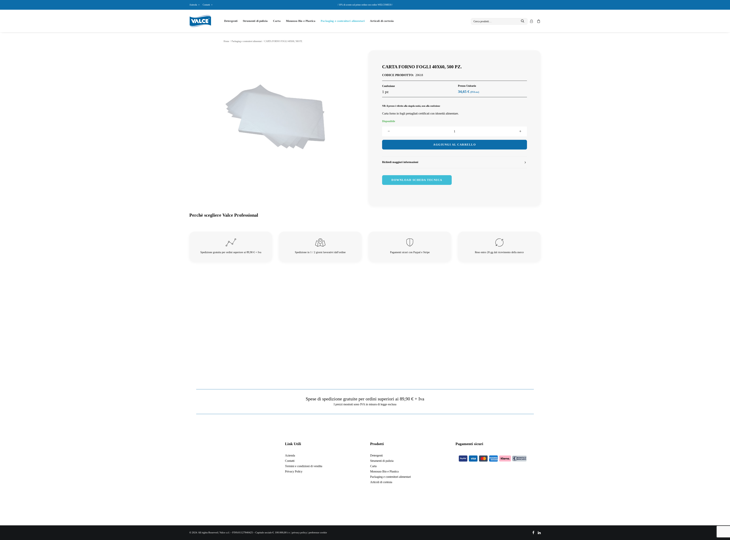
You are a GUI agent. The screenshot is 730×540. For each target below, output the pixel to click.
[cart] (538, 21)
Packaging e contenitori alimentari (343, 20)
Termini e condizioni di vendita (303, 466)
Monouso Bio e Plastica (300, 20)
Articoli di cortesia (382, 20)
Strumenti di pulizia (255, 20)
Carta (277, 20)
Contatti (206, 4)
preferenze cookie (318, 532)
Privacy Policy (293, 471)
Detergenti (231, 20)
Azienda (193, 4)
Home (226, 41)
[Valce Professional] (200, 21)
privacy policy (299, 532)
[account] (531, 21)
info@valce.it (235, 495)
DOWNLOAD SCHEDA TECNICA (416, 179)
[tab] (454, 162)
